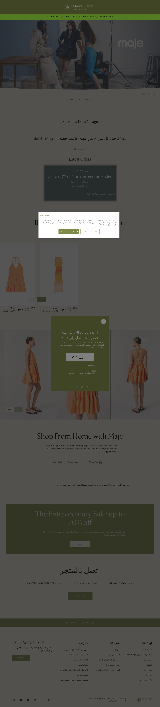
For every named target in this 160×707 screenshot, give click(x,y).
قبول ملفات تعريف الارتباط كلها (69, 231)
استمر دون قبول (45, 215)
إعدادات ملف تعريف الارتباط (90, 231)
